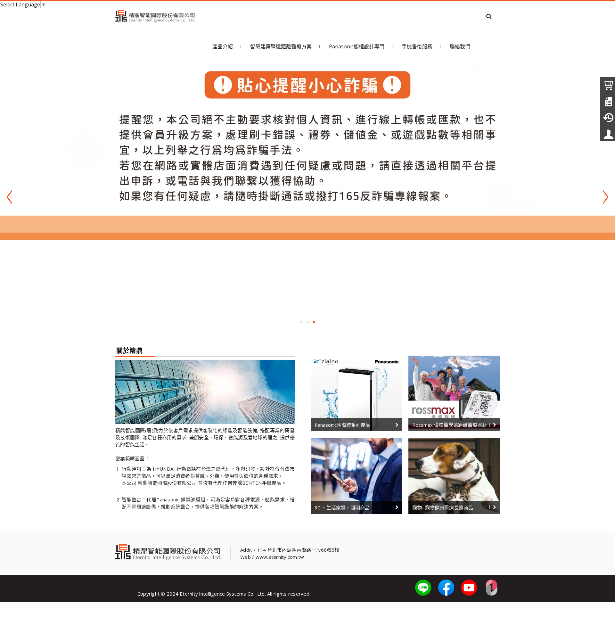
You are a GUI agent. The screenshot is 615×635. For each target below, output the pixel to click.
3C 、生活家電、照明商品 (342, 507)
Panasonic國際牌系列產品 (342, 425)
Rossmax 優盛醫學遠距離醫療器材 (449, 425)
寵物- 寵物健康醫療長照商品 (442, 507)
